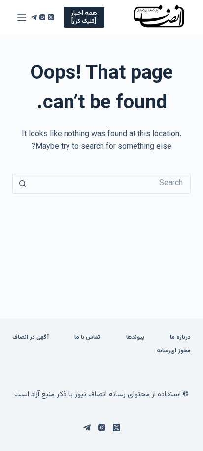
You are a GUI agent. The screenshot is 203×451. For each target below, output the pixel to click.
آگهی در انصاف (30, 338)
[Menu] (21, 17)
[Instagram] (42, 17)
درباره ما (180, 338)
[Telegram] (34, 17)
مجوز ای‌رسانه (174, 351)
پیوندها (135, 338)
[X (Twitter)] (51, 17)
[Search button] (22, 184)
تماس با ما (87, 338)
